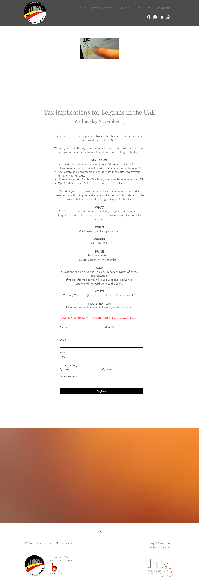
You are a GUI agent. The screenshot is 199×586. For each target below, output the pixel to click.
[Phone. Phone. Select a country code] (64, 358)
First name (65, 327)
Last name (108, 327)
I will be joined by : (68, 376)
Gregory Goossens (74, 295)
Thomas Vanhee (116, 295)
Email (63, 340)
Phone (63, 352)
